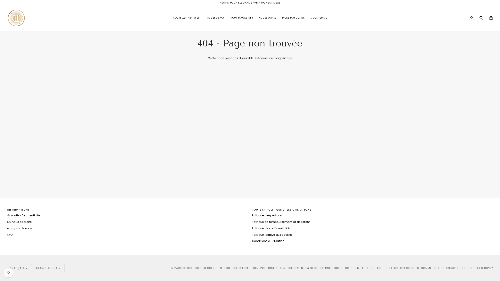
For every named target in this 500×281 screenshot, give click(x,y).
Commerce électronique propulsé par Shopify (457, 268)
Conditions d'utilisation (268, 241)
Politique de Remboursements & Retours (291, 268)
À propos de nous (19, 228)
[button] (267, 17)
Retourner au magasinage (273, 58)
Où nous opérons (19, 222)
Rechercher (213, 268)
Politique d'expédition (267, 215)
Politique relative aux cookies (272, 235)
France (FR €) (46, 268)
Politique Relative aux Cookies (395, 268)
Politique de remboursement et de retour (281, 222)
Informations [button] (18, 210)
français (17, 268)
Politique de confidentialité (271, 228)
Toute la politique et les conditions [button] (282, 210)
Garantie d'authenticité (23, 215)
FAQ (10, 235)
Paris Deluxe (184, 268)
